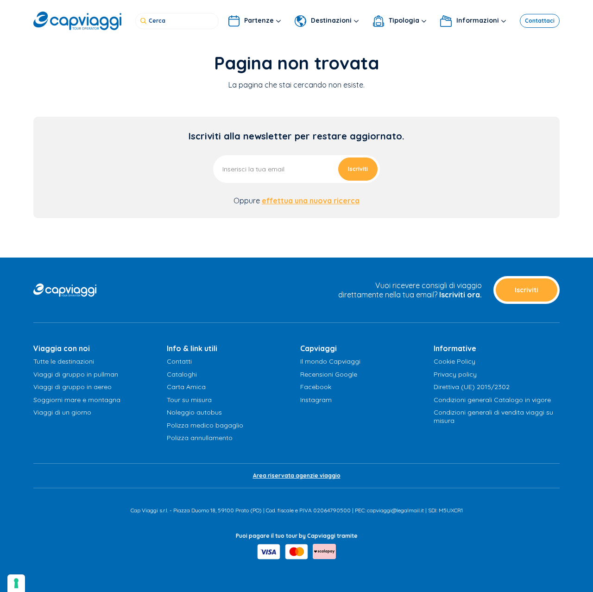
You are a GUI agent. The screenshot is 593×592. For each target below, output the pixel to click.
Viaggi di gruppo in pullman (75, 374)
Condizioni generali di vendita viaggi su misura (493, 416)
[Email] (296, 168)
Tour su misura (189, 400)
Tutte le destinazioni (63, 361)
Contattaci (540, 20)
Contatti (179, 361)
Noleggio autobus (194, 412)
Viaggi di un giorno (62, 412)
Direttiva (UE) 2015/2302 (472, 387)
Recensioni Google (328, 374)
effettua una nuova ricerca (311, 200)
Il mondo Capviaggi (330, 361)
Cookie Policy (454, 361)
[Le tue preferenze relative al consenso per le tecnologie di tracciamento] (16, 583)
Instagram (316, 400)
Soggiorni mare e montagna (76, 400)
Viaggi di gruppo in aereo (72, 387)
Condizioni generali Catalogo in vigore (492, 400)
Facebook (315, 387)
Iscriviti (358, 168)
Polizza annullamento (200, 438)
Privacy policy (455, 374)
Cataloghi (182, 374)
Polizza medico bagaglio (205, 425)
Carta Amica (186, 387)
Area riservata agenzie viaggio (297, 475)
